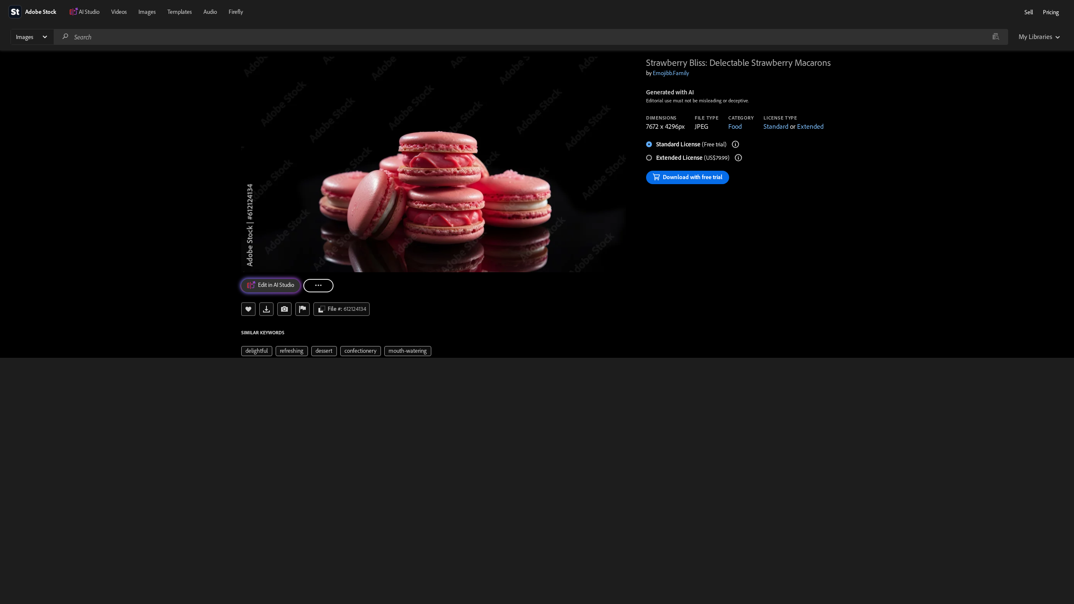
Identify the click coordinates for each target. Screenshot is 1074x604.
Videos (119, 12)
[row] (256, 351)
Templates (179, 12)
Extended (810, 126)
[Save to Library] (248, 309)
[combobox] (531, 37)
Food (735, 126)
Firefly (236, 12)
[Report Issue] (302, 309)
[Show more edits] (318, 285)
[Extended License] (738, 157)
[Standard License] (735, 144)
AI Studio (89, 12)
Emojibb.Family (671, 73)
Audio (210, 12)
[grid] (336, 350)
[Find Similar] (284, 309)
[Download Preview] (266, 309)
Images (147, 12)
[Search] (65, 36)
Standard (776, 126)
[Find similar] (996, 37)
